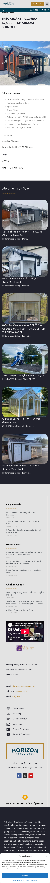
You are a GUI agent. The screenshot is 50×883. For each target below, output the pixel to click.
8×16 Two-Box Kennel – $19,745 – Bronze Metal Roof (22, 467)
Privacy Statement (31, 880)
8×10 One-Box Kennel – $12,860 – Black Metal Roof (22, 280)
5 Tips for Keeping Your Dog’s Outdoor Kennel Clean (22, 522)
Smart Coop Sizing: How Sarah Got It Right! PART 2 (25, 593)
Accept (25, 875)
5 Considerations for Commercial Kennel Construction (23, 531)
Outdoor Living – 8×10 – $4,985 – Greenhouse (22, 420)
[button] (46, 856)
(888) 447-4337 (41, 10)
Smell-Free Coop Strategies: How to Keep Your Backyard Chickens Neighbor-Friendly (24, 602)
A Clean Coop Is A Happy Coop (19, 610)
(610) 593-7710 (18, 696)
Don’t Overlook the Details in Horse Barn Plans (23, 571)
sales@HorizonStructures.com (23, 686)
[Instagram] (25, 775)
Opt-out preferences (18, 880)
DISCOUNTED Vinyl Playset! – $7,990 (23, 375)
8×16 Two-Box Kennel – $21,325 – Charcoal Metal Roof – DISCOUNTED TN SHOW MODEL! (23, 328)
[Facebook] (19, 775)
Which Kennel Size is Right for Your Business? (21, 513)
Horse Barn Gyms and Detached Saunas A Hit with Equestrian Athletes (24, 553)
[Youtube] (30, 775)
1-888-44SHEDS (21, 691)
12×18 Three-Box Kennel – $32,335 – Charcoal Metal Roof (23, 233)
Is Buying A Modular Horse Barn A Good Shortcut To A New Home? (23, 562)
